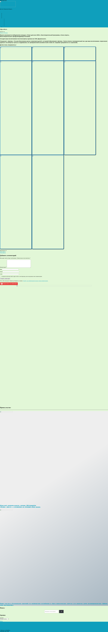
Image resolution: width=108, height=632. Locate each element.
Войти (1, 621)
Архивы (2, 617)
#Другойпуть (3, 251)
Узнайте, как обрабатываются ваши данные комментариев (35, 280)
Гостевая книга (5, 26)
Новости (4, 14)
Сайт (1, 274)
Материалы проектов (9, 22)
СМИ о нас (7, 24)
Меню (1, 11)
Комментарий (3, 267)
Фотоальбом (5, 16)
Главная (4, 13)
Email (1, 271)
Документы (7, 18)
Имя (1, 269)
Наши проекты (5, 15)
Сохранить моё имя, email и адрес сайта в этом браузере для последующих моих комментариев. (22, 276)
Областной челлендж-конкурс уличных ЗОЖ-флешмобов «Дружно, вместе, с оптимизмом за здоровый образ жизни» (20, 506)
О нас (3, 17)
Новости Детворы (4, 32)
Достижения (7, 20)
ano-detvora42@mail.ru (11, 0)
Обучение (7, 21)
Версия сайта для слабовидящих (10, 283)
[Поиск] (61, 611)
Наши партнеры (8, 23)
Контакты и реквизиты (10, 25)
